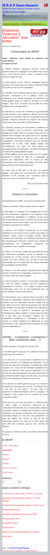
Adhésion (5, 459)
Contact (27, 551)
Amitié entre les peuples (32, 24)
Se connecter (18, 551)
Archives (5, 463)
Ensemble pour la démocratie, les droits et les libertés (22, 494)
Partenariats (7, 450)
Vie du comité (7, 472)
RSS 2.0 (34, 551)
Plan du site (6, 551)
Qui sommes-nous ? (10, 468)
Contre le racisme (11, 24)
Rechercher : (7, 478)
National (5, 455)
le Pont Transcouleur (10, 446)
